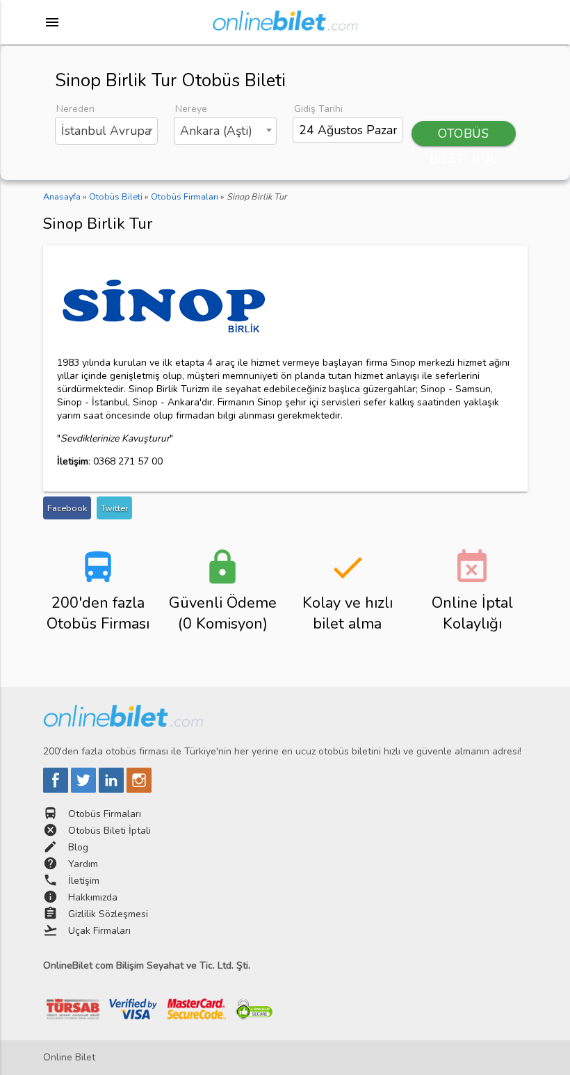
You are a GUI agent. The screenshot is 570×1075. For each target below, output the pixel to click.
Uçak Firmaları (99, 930)
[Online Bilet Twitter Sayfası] (85, 789)
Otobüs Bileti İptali (109, 830)
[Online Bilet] (285, 25)
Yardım (83, 864)
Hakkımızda (92, 897)
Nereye (191, 108)
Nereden (75, 108)
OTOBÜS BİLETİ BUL (464, 135)
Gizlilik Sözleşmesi (108, 914)
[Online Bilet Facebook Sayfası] (57, 789)
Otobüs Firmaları (104, 814)
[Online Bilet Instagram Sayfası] (139, 789)
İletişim (83, 880)
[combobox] (106, 131)
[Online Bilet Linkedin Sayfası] (113, 789)
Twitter (114, 508)
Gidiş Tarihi (318, 108)
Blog (78, 847)
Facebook (67, 508)
